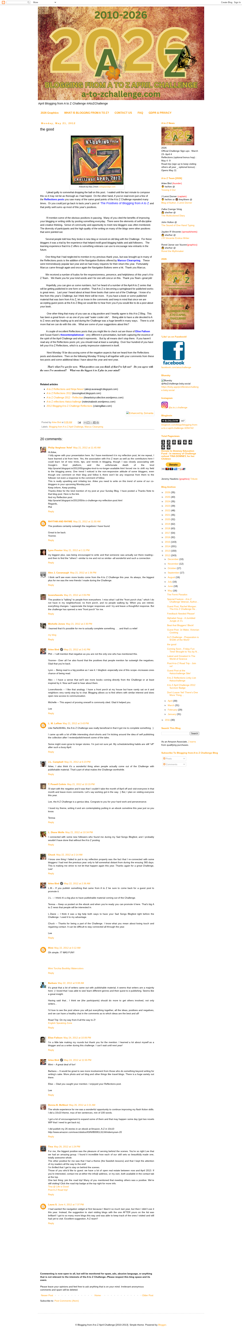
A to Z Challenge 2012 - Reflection (65, 397)
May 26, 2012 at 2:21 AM (82, 1105)
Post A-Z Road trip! (58, 1190)
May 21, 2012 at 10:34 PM (79, 832)
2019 (168, 524)
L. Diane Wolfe (56, 832)
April (170, 700)
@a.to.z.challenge (177, 407)
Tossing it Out (168, 190)
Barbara (52, 983)
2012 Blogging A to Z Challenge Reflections (70, 405)
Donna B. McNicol (58, 1105)
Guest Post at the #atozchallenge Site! (179, 672)
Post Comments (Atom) (66, 1300)
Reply (51, 511)
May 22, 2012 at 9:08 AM (71, 983)
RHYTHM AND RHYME (60, 521)
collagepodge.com (107, 187)
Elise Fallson (55, 1037)
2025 (168, 497)
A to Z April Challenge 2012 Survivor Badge (181, 686)
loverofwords (55, 595)
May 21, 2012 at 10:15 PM (81, 784)
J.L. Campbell (55, 762)
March (171, 705)
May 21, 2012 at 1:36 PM (83, 572)
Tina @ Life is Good (58, 1186)
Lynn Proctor (55, 550)
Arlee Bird (53, 649)
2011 (168, 720)
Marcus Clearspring (94, 427)
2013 (168, 550)
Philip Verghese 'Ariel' (60, 447)
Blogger (162, 1324)
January (172, 714)
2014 (168, 546)
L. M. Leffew (55, 723)
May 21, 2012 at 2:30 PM (79, 623)
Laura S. (52, 1204)
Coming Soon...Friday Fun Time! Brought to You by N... (183, 650)
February (173, 709)
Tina (50, 1146)
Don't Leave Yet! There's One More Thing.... (182, 694)
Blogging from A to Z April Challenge (66, 427)
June (171, 586)
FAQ (140, 112)
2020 (168, 519)
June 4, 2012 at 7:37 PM (71, 1204)
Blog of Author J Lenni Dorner (176, 202)
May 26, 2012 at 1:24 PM (67, 1146)
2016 (168, 537)
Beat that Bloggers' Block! (180, 625)
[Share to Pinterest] (97, 422)
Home (97, 1295)
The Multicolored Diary (173, 215)
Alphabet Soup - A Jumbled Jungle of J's (181, 619)
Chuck (51, 854)
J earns (192, 741)
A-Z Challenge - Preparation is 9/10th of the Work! (183, 638)
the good (171, 644)
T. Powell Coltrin (57, 784)
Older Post (147, 1295)
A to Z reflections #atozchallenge (64, 401)
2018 (168, 528)
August (172, 577)
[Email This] (85, 422)
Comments (171, 764)
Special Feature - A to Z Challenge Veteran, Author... (183, 600)
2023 (168, 506)
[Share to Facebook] (94, 422)
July (170, 581)
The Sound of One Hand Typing (177, 225)
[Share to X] (91, 422)
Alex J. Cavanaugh (58, 572)
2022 (168, 510)
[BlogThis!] (88, 422)
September (174, 572)
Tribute (194, 479)
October (172, 568)
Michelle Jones (56, 623)
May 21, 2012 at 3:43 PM (76, 723)
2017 (168, 532)
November (173, 563)
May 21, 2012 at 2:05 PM (77, 595)
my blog (52, 635)
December (173, 559)
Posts (168, 758)
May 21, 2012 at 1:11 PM (77, 550)
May (170, 590)
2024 (168, 501)
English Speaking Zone (60, 1023)
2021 (168, 515)
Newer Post (47, 1295)
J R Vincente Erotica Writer (175, 238)
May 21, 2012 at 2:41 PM (77, 649)
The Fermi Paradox (177, 594)
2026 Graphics (50, 112)
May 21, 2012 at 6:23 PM (77, 762)
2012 (168, 555)
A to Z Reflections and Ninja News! (65, 389)
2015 (168, 542)
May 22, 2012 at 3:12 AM (67, 947)
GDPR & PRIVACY (160, 112)
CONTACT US (123, 112)
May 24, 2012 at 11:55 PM (77, 1060)
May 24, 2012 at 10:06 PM (77, 1037)
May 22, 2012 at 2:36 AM (77, 883)
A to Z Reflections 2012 (59, 393)
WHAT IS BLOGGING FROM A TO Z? (86, 112)
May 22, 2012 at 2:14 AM (69, 854)
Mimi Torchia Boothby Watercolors (65, 968)
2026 (168, 492)
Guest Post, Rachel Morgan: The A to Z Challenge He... (182, 607)
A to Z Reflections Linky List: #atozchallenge (181, 679)
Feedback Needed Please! (181, 613)
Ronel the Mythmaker (172, 251)
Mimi (50, 947)
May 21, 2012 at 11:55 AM (87, 521)
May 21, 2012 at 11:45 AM (87, 447)
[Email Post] (79, 422)
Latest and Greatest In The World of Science (181, 657)
